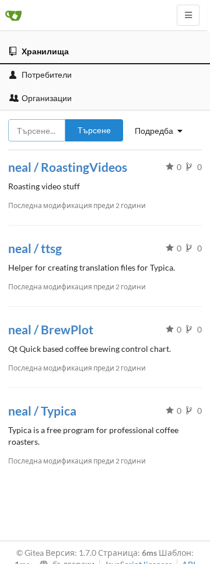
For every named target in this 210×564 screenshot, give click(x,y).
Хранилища (45, 51)
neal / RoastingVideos (67, 167)
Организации (47, 98)
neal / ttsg (35, 248)
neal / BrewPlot (50, 329)
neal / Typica (42, 410)
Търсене (94, 130)
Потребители (47, 74)
